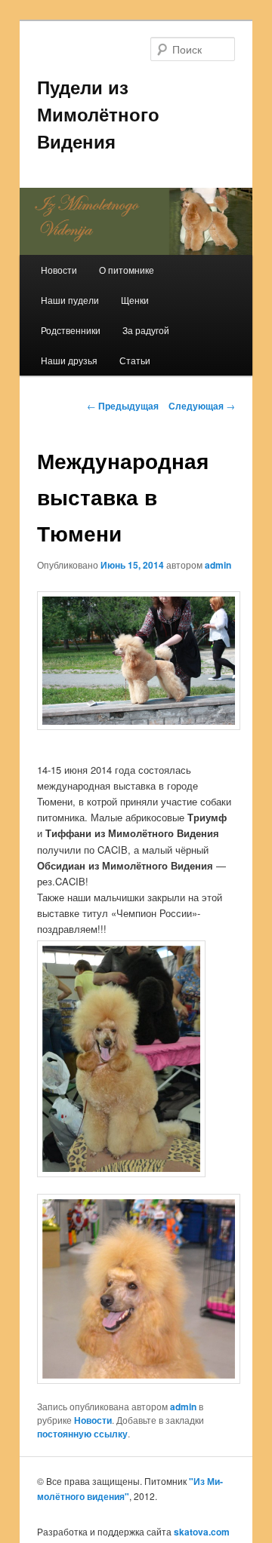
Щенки (135, 299)
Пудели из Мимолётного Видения (98, 114)
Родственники (70, 330)
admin (218, 565)
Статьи (134, 360)
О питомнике (126, 269)
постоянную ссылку (82, 1433)
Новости (59, 269)
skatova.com (202, 1531)
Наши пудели (70, 299)
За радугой (145, 330)
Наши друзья (69, 360)
